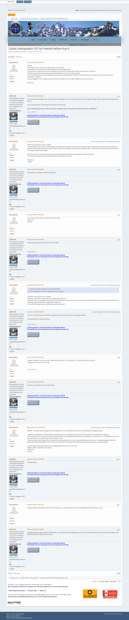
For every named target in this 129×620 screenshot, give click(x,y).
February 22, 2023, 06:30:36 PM (35, 312)
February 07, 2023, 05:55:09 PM (35, 62)
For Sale (74, 40)
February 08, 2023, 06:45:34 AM (35, 96)
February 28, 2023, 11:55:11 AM (35, 504)
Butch (13, 96)
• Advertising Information (16, 591)
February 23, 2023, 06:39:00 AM (35, 382)
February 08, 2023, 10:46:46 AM (35, 169)
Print (118, 57)
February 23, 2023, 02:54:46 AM (35, 357)
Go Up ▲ (120, 614)
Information (43, 40)
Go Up (10, 573)
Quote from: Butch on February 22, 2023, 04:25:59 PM (45, 289)
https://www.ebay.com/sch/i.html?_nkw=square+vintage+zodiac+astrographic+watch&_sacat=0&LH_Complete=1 (62, 108)
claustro (14, 62)
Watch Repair (85, 40)
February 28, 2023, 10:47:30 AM (37, 427)
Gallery (53, 40)
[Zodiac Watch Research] (10, 131)
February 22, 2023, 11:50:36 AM (35, 214)
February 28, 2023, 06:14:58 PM (35, 529)
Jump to (94, 581)
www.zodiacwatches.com (41, 595)
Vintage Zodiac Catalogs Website (78, 45)
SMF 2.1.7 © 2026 (10, 614)
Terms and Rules (112, 614)
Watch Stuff (63, 40)
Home (33, 40)
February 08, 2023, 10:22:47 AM (35, 141)
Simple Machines (20, 614)
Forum (95, 40)
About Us (43, 591)
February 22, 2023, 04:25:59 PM (35, 239)
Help (105, 614)
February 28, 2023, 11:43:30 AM (35, 459)
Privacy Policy (32, 591)
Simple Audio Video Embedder (13, 616)
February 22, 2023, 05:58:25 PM (35, 285)
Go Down (11, 57)
